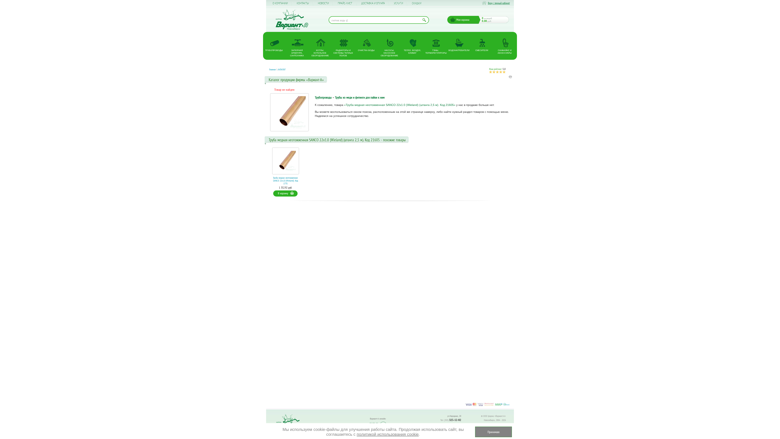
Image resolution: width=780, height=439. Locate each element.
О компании (280, 3)
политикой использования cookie (388, 434)
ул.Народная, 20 (454, 415)
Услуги (398, 3)
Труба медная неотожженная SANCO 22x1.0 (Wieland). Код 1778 (285, 180)
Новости (323, 3)
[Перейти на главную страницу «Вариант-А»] (289, 423)
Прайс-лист (345, 3)
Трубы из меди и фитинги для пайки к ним (360, 97)
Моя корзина (462, 20)
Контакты (303, 3)
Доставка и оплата (373, 3)
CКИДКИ (416, 3)
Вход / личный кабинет (499, 3)
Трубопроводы (323, 97)
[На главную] (292, 19)
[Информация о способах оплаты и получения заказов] (487, 406)
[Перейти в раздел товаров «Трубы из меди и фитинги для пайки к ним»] (289, 112)
